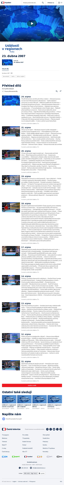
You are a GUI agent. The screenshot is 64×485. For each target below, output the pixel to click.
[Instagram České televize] (47, 429)
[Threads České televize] (60, 429)
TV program (5, 435)
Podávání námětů (27, 448)
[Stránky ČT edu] (59, 457)
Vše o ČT (24, 451)
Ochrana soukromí (23, 481)
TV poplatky (25, 438)
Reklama (4, 438)
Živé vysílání (46, 435)
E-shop (4, 448)
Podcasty (45, 441)
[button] (32, 23)
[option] (27, 473)
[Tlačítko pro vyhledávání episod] (56, 91)
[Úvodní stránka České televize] (11, 429)
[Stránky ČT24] (4, 457)
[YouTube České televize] (54, 429)
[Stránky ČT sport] (16, 457)
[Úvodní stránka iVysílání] (7, 3)
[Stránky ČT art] (49, 457)
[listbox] (34, 473)
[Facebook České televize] (50, 429)
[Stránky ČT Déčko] (39, 457)
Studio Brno (46, 438)
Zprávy (13, 76)
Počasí (24, 445)
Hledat (42, 2)
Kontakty (45, 451)
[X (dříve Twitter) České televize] (57, 429)
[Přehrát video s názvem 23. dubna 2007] (32, 23)
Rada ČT (4, 445)
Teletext (4, 441)
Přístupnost (32, 481)
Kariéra (45, 445)
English (14, 481)
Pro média (25, 435)
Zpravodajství (6, 76)
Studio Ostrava (26, 441)
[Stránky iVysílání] (28, 457)
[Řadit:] (60, 91)
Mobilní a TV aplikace (49, 448)
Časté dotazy (5, 451)
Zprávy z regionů (20, 76)
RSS (61, 481)
